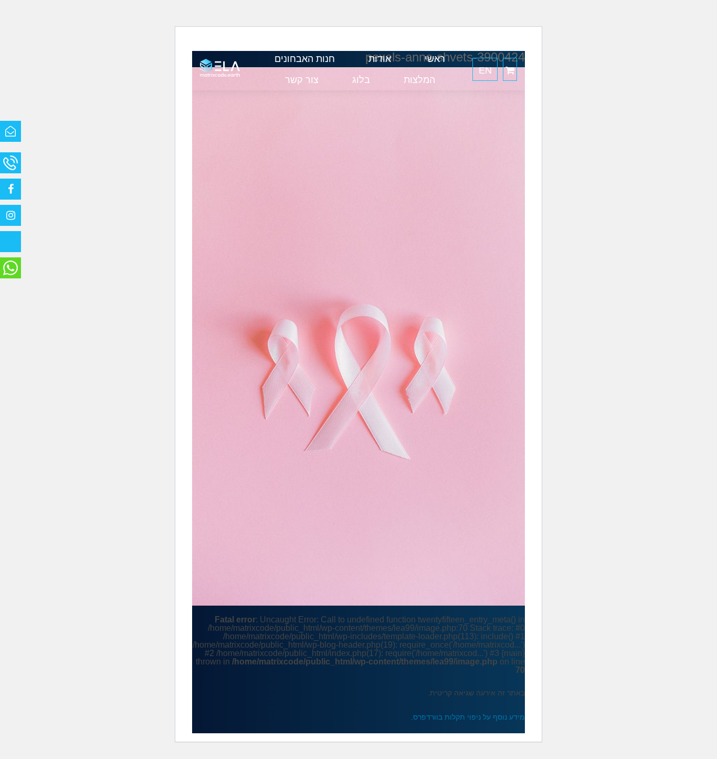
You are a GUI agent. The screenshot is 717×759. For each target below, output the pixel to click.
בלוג (361, 80)
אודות (379, 59)
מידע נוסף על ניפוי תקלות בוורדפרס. (468, 717)
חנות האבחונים (305, 59)
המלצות (419, 80)
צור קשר (302, 80)
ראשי (435, 59)
